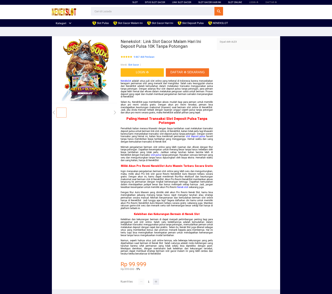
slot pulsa (156, 155)
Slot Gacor (133, 64)
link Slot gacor (181, 2)
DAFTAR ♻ (271, 2)
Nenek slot (182, 187)
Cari (218, 11)
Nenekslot (126, 81)
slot (135, 2)
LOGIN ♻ (253, 2)
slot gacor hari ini (209, 2)
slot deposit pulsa (195, 136)
